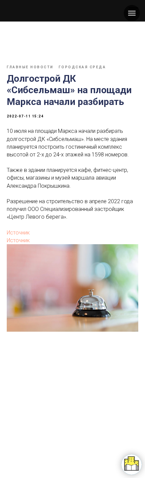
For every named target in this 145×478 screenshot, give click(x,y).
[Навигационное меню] (132, 13)
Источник (18, 232)
